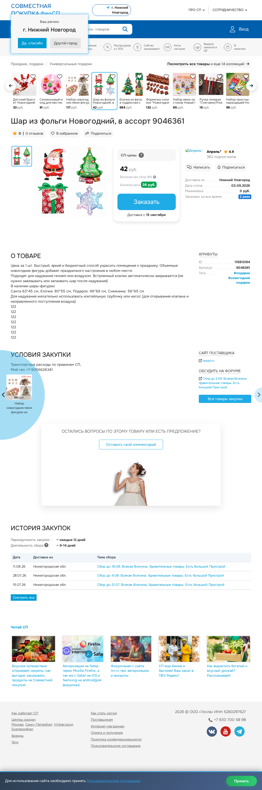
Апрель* (214, 151)
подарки (243, 273)
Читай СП (19, 627)
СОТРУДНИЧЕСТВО (229, 10)
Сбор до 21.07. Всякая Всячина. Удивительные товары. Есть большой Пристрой (160, 584)
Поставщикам (102, 719)
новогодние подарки (240, 280)
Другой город (65, 43)
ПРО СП (195, 10)
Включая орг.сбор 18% (136, 177)
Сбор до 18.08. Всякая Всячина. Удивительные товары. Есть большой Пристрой (161, 566)
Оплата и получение (107, 732)
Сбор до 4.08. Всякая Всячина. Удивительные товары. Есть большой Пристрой (160, 575)
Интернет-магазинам (107, 726)
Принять (241, 781)
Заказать (146, 202)
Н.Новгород (63, 724)
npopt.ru (208, 361)
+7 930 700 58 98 (229, 719)
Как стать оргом (104, 713)
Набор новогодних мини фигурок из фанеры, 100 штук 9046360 (19, 407)
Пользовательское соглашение (115, 746)
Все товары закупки (225, 399)
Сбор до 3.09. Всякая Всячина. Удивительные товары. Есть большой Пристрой (223, 383)
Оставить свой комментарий (131, 444)
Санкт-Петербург (38, 724)
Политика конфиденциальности (116, 739)
